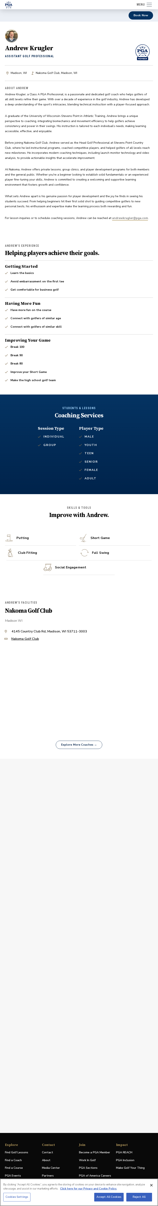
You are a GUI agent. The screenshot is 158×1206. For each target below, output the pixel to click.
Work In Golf (87, 1160)
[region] (79, 1192)
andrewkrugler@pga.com (130, 218)
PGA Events (13, 1176)
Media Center (51, 1168)
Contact (47, 1152)
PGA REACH (124, 1152)
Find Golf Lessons (16, 1152)
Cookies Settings (17, 1197)
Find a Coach (13, 1160)
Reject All (139, 1197)
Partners (48, 1176)
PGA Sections (88, 1168)
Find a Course (14, 1168)
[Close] (151, 1185)
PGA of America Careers (95, 1176)
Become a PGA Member (94, 1152)
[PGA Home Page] (8, 4)
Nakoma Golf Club (25, 639)
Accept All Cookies (108, 1197)
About (46, 1160)
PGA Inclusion (125, 1160)
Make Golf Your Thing (130, 1168)
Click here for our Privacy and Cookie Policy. (88, 1189)
